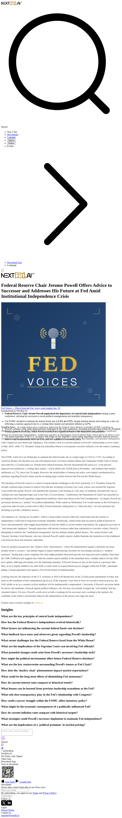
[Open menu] (2, 270)
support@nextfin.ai (10, 815)
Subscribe (6, 796)
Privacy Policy (49, 793)
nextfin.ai (38, 603)
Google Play (25, 782)
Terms (35, 793)
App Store (10, 782)
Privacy (4, 810)
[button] (64, 265)
